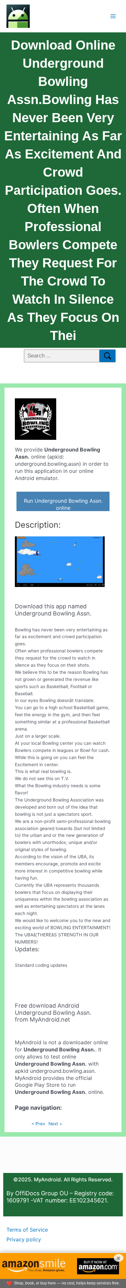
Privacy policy (23, 1239)
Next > (55, 1123)
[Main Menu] (113, 16)
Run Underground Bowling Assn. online (63, 504)
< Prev (38, 1123)
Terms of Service (27, 1229)
